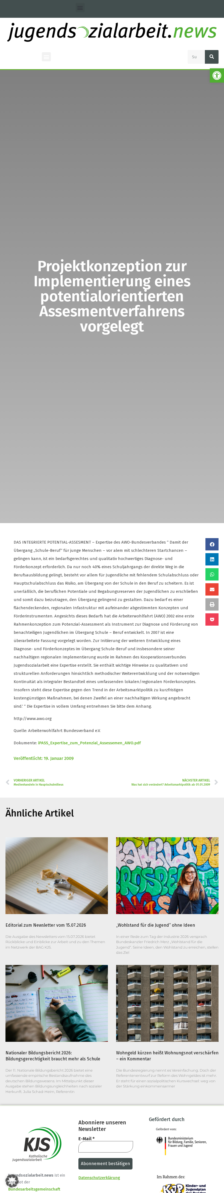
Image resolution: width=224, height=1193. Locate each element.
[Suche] (212, 57)
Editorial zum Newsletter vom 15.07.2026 (45, 925)
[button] (217, 75)
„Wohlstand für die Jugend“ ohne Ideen (155, 925)
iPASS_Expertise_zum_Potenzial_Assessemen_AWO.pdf (89, 742)
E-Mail (86, 1139)
